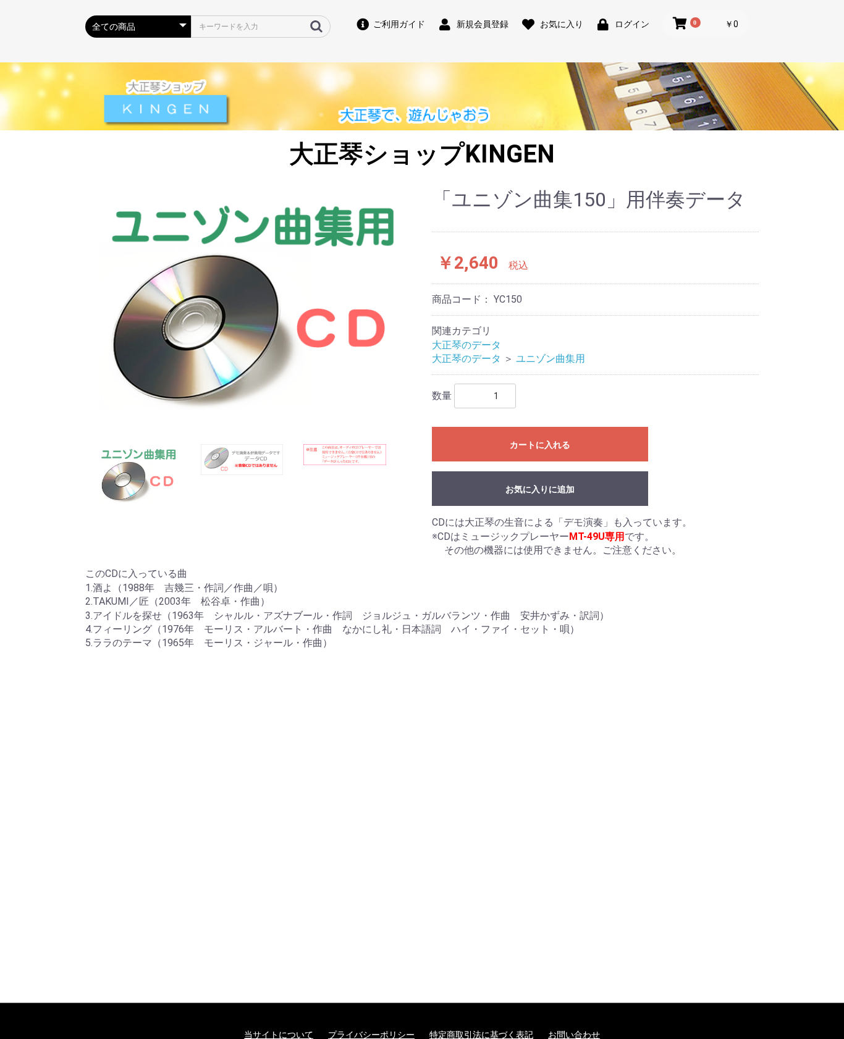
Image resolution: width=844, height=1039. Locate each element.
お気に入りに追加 (540, 489)
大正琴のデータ (466, 345)
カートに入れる (540, 445)
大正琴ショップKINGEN (422, 154)
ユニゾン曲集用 (550, 358)
